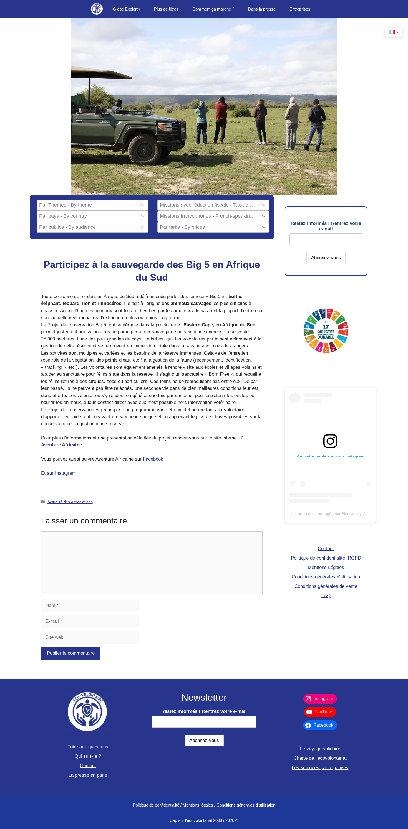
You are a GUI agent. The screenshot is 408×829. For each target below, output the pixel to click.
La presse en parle (88, 775)
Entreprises (299, 9)
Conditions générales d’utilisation (326, 576)
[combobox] (87, 205)
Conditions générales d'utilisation (245, 805)
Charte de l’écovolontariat (320, 758)
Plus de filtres (166, 9)
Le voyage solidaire (320, 748)
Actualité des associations (70, 502)
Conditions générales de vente (325, 586)
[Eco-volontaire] (97, 9)
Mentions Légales (326, 567)
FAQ (326, 595)
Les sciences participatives (320, 767)
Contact (326, 548)
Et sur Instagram (58, 473)
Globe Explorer (126, 9)
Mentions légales (198, 805)
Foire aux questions (87, 746)
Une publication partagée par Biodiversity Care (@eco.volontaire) (346, 514)
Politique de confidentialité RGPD (326, 558)
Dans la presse (262, 9)
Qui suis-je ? (88, 756)
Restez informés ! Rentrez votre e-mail (326, 226)
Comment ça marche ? (213, 9)
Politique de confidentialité (156, 805)
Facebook (153, 459)
